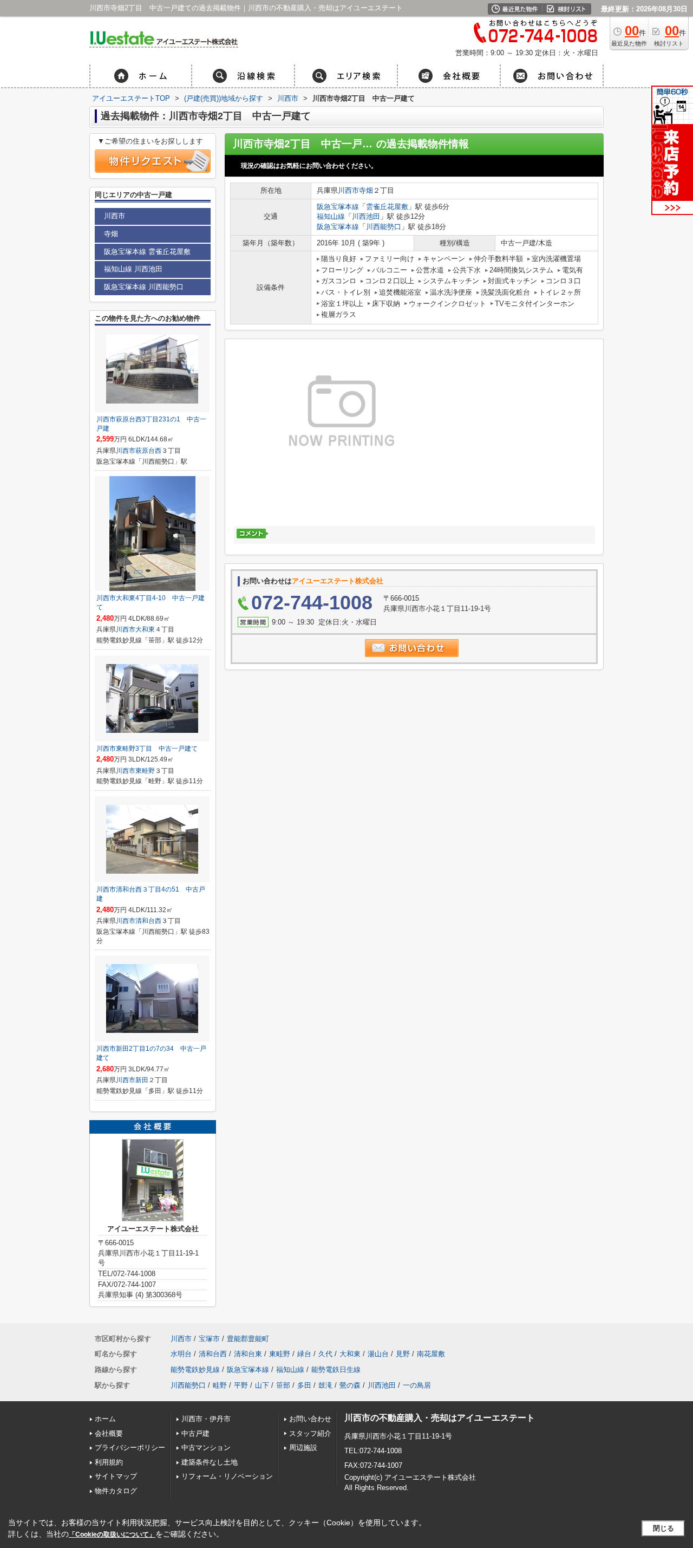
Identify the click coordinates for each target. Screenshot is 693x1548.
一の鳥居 (417, 1385)
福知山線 (331, 216)
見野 (403, 1354)
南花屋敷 (431, 1354)
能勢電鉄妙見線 (195, 1369)
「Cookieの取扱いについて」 (112, 1534)
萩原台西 (148, 450)
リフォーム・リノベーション (227, 1476)
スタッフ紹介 (310, 1433)
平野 (241, 1385)
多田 (304, 1385)
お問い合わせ (310, 1419)
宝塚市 (209, 1339)
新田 (141, 1080)
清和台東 (248, 1354)
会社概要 (109, 1433)
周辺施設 (303, 1447)
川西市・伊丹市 (206, 1419)
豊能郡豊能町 (248, 1339)
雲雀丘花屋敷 (387, 207)
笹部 (283, 1385)
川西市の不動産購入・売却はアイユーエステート (439, 1417)
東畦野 (145, 771)
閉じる (663, 1528)
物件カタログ (116, 1491)
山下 (262, 1385)
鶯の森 (350, 1385)
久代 (325, 1354)
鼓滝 (325, 1385)
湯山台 (378, 1354)
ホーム (105, 1419)
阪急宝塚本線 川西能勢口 (144, 287)
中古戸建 (195, 1433)
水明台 (181, 1354)
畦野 (220, 1385)
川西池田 (366, 216)
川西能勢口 (383, 227)
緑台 (304, 1354)
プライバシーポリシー (130, 1447)
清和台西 (148, 921)
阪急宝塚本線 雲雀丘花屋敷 (147, 252)
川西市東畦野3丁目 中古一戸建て (147, 748)
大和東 (145, 629)
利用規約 (109, 1462)
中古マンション (206, 1447)
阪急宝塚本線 (338, 207)
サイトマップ (116, 1476)
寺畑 (366, 190)
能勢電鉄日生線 (336, 1369)
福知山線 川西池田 (133, 269)
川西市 (348, 190)
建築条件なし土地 (209, 1462)
